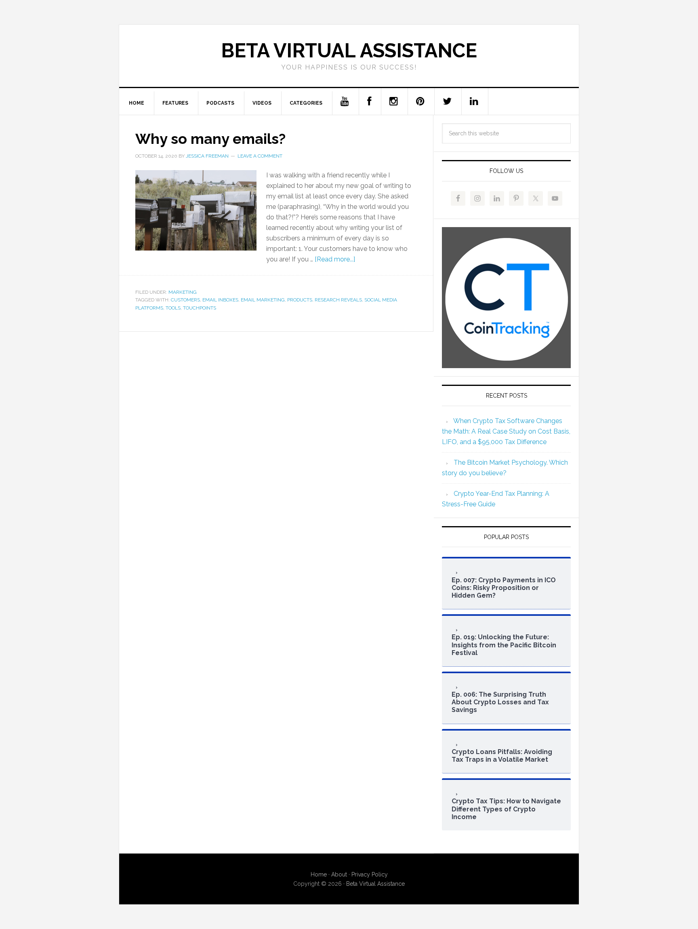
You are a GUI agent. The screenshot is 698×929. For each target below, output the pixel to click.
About (339, 874)
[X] (447, 101)
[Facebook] (369, 101)
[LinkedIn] (474, 101)
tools (173, 308)
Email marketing (263, 300)
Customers (185, 300)
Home (319, 874)
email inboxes (220, 300)
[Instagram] (394, 101)
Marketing (182, 292)
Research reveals (338, 300)
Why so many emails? (210, 138)
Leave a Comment (260, 156)
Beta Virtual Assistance (349, 50)
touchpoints (199, 308)
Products (299, 300)
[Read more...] (335, 259)
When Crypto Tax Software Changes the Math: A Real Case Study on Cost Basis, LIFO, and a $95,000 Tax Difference (506, 431)
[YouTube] (345, 101)
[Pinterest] (420, 101)
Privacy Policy (369, 874)
